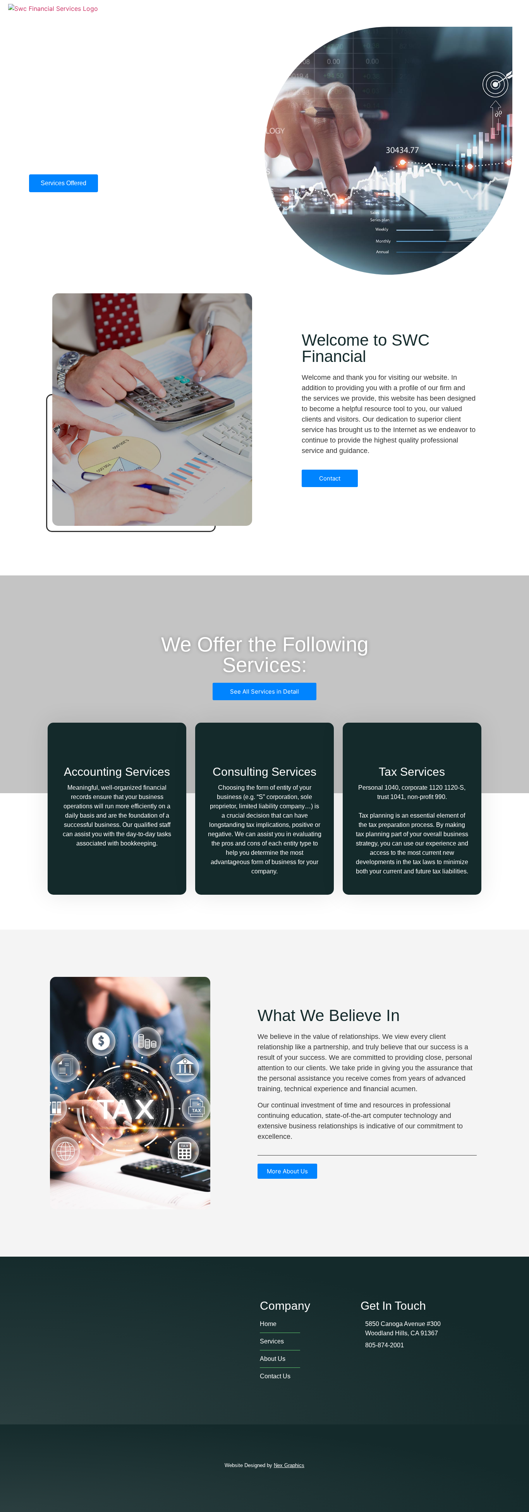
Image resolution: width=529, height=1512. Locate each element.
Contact (501, 13)
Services (446, 13)
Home (337, 13)
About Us (390, 13)
